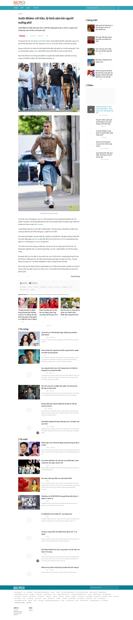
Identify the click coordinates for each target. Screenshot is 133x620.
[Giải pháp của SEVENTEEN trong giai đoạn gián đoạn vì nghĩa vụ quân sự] (29, 502)
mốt (71, 287)
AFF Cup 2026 (18, 598)
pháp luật (25, 596)
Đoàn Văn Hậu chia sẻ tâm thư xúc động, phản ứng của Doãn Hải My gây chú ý (48, 312)
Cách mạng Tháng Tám (95, 600)
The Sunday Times (24, 289)
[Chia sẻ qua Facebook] (19, 276)
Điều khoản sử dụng (18, 611)
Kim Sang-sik (81, 596)
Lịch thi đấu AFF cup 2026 (82, 592)
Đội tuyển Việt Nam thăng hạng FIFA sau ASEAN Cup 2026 (104, 39)
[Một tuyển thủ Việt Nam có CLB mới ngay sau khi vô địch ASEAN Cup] (91, 28)
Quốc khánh (41, 600)
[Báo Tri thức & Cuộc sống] (43, 426)
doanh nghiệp (72, 598)
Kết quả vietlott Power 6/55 (63, 594)
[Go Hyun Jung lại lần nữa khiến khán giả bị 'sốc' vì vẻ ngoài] (29, 538)
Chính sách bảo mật (18, 613)
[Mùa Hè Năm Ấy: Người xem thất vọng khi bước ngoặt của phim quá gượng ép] (29, 356)
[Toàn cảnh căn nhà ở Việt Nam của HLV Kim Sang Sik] (91, 51)
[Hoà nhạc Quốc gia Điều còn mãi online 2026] (29, 484)
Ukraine (52, 592)
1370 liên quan (52, 337)
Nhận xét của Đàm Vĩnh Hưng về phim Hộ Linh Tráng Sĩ (60, 567)
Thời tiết (58, 598)
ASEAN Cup (61, 596)
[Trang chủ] (19, 3)
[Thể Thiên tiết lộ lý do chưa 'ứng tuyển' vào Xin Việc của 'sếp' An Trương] (29, 556)
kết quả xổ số (97, 596)
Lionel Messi (48, 596)
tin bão (63, 600)
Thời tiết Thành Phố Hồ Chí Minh (79, 594)
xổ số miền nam (102, 598)
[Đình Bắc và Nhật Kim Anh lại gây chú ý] (91, 62)
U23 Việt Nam (41, 596)
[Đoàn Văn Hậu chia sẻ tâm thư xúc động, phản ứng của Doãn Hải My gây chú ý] (48, 303)
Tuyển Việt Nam (32, 596)
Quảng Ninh (73, 596)
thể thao (55, 596)
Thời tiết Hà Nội (69, 600)
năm (54, 594)
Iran (24, 592)
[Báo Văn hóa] (97, 43)
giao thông (115, 596)
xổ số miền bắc (80, 598)
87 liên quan (105, 148)
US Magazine (65, 287)
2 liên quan (50, 408)
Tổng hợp (31, 610)
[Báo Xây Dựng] (98, 159)
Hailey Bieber (43, 287)
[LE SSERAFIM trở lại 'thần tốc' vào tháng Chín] (29, 520)
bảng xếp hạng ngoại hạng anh (52, 600)
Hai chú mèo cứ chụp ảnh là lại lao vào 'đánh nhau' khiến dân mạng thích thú (70, 312)
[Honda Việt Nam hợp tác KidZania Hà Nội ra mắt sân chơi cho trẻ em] (29, 410)
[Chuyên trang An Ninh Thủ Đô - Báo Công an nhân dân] (97, 115)
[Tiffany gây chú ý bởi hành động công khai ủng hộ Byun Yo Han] (29, 449)
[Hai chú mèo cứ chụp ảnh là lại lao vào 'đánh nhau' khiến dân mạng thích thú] (70, 303)
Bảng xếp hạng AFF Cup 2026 (21, 594)
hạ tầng (89, 594)
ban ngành (31, 594)
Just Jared (57, 287)
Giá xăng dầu (30, 598)
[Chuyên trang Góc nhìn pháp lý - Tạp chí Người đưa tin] (19, 321)
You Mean (50, 287)
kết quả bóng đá (107, 594)
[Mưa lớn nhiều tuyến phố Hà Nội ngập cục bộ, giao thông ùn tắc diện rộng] (91, 122)
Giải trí (20, 14)
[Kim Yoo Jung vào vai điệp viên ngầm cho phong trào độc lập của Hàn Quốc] (29, 392)
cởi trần (30, 287)
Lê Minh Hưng (89, 598)
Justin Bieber (42, 41)
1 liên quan (51, 390)
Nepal (110, 596)
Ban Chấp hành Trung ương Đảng (41, 592)
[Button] (118, 8)
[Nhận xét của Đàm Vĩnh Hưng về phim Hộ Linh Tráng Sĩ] (29, 573)
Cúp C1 (35, 600)
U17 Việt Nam (105, 600)
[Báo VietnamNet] (42, 480)
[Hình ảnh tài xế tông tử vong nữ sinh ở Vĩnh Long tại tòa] (91, 144)
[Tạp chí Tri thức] (42, 408)
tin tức (24, 598)
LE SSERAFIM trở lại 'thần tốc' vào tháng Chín (56, 514)
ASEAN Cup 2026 (93, 592)
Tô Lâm (44, 598)
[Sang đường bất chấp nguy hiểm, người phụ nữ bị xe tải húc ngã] (91, 155)
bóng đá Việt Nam (97, 594)
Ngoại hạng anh (18, 592)
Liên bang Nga (18, 596)
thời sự (77, 600)
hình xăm (36, 287)
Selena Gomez (38, 224)
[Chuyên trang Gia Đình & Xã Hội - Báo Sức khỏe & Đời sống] (41, 317)
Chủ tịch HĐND (89, 596)
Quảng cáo (16, 614)
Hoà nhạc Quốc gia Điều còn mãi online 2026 (56, 478)
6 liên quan (52, 426)
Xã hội (95, 598)
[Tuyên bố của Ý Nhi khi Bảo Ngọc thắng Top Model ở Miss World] (29, 339)
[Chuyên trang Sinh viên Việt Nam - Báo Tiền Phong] (43, 501)
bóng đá (30, 600)
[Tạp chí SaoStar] (43, 337)
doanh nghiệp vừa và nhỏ (20, 600)
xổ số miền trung (84, 600)
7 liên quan (103, 126)
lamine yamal (39, 594)
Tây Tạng (58, 592)
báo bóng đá (30, 592)
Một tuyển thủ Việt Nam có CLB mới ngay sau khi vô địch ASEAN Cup (104, 27)
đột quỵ (36, 239)
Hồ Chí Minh (104, 596)
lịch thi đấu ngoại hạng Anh (68, 592)
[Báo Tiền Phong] (22, 36)
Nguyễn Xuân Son (48, 594)
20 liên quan (51, 373)
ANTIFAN (32, 289)
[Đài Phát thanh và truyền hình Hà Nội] (98, 137)
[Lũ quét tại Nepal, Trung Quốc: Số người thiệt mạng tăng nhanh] (91, 133)
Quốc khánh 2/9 (51, 598)
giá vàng (67, 596)
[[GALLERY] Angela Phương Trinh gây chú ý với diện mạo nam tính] (29, 428)
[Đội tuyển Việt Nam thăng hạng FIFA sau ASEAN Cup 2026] (91, 39)
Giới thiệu (16, 610)
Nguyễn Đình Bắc (102, 592)
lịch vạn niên (38, 598)
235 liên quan (105, 115)
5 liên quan (40, 35)
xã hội (35, 51)
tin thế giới (64, 598)
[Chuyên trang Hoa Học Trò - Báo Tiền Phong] (42, 355)
